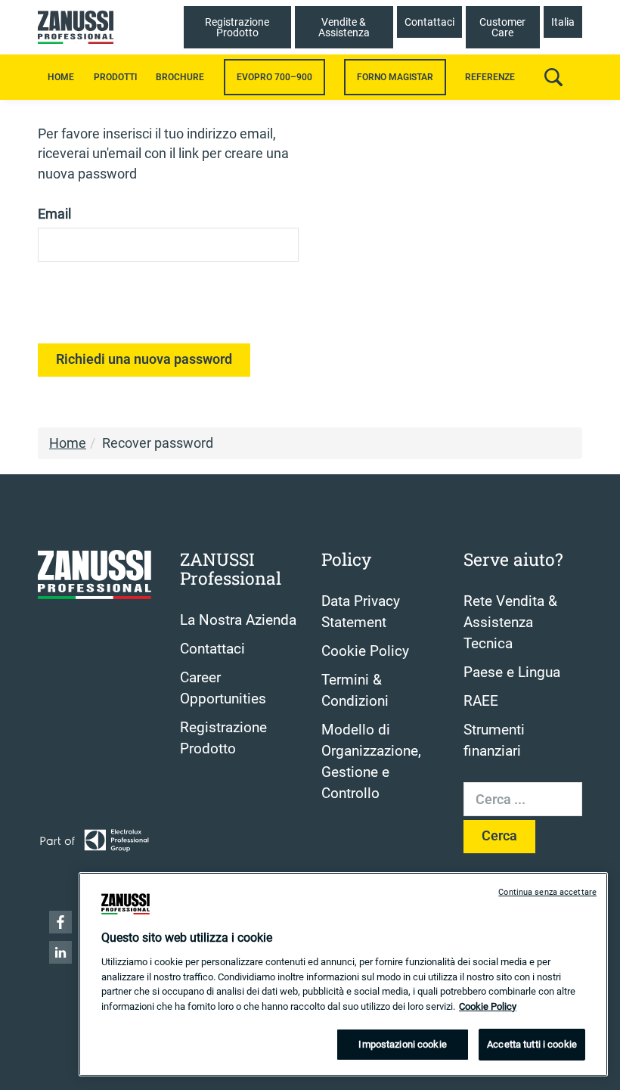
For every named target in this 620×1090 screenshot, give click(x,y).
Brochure (180, 77)
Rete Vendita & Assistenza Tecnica (510, 622)
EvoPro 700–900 (274, 77)
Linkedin (60, 952)
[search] (553, 77)
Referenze (490, 77)
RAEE (480, 701)
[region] (343, 974)
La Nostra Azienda (238, 620)
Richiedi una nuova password (144, 359)
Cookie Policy (365, 651)
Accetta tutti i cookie (532, 1044)
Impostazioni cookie (402, 1044)
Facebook (60, 922)
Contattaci (212, 649)
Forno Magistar (395, 77)
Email (54, 214)
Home (61, 77)
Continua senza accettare (547, 892)
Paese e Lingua (511, 672)
